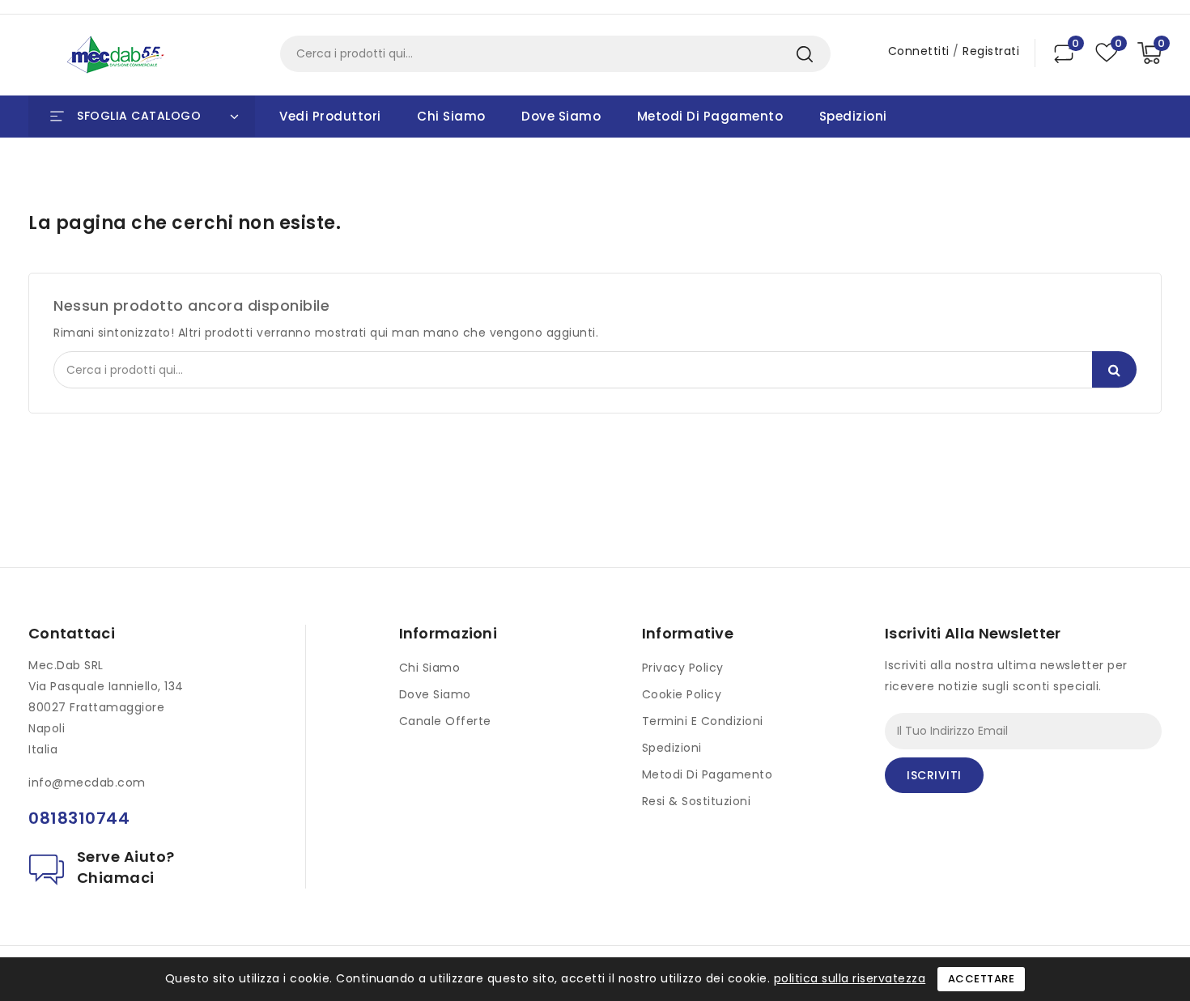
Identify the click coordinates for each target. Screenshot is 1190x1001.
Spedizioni (853, 116)
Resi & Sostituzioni (696, 801)
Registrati (991, 51)
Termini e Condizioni (702, 721)
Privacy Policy (683, 668)
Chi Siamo (451, 116)
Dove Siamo (561, 116)
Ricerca (804, 54)
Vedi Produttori (330, 116)
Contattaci (71, 633)
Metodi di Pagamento (710, 116)
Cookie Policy (682, 694)
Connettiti (921, 51)
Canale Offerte (445, 721)
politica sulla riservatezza (850, 978)
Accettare (981, 978)
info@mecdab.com (87, 782)
